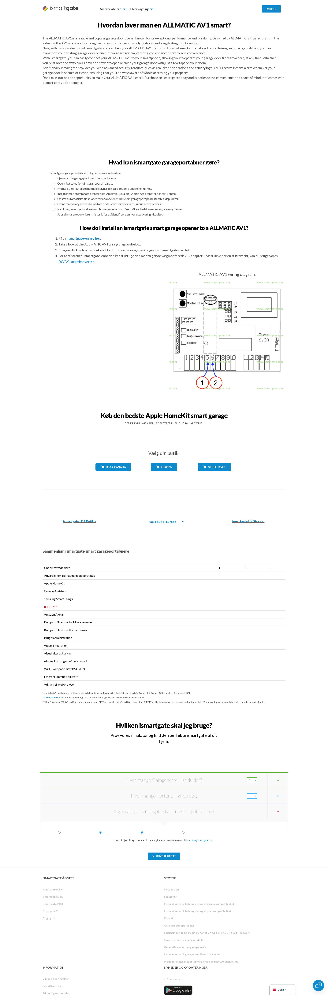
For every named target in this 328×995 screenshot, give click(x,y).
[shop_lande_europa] (164, 474)
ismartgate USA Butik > (79, 521)
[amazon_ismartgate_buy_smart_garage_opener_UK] (248, 501)
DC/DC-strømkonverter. (76, 262)
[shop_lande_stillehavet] (214, 474)
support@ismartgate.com (200, 840)
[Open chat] (318, 985)
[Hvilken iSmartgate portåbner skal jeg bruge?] (257, 722)
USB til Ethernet (52, 697)
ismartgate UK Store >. (248, 521)
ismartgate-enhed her (84, 238)
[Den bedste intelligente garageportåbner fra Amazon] (79, 501)
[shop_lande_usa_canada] (113, 474)
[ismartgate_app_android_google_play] (178, 990)
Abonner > (173, 979)
